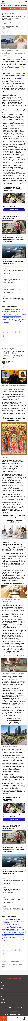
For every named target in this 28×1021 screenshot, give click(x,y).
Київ (22, 341)
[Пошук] (23, 2)
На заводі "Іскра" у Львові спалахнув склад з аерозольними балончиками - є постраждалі (13, 272)
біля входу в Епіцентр (12, 63)
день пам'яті (4, 964)
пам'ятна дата (17, 963)
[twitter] (14, 1007)
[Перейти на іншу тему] (19, 2)
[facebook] (6, 1007)
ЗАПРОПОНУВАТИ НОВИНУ (14, 978)
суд (8, 341)
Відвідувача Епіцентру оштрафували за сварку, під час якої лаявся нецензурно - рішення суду (14, 311)
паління (17, 341)
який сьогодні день (15, 961)
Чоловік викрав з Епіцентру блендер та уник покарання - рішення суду (14, 315)
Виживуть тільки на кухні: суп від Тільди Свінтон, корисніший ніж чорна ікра (14, 938)
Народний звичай (13, 964)
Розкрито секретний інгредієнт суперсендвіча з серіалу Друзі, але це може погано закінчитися (13, 929)
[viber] (21, 1007)
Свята (8, 959)
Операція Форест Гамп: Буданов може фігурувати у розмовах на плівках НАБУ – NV (13, 300)
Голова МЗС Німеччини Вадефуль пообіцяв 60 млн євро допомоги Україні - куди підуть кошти (13, 281)
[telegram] (18, 1007)
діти (12, 341)
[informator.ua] (3, 2)
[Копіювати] (10, 32)
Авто (19, 1014)
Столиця (6, 1014)
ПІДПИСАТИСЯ (14, 210)
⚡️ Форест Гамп (12, 8)
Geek (22, 1014)
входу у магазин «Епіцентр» (12, 79)
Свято (3, 959)
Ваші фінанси (13, 1014)
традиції (20, 964)
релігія (17, 959)
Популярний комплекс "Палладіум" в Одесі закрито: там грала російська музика (14, 934)
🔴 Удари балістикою (22, 8)
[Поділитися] (7, 32)
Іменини (4, 963)
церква (12, 959)
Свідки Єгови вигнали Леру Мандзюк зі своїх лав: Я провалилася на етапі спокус (13, 921)
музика (3, 966)
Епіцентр (4, 341)
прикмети (10, 963)
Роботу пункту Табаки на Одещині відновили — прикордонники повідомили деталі (12, 291)
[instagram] (10, 1007)
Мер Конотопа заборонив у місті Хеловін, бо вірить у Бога (12, 925)
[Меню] (26, 2)
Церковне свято (5, 961)
